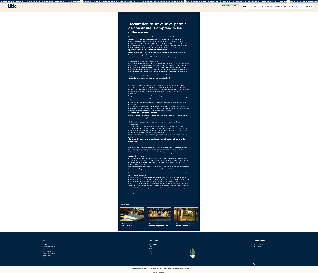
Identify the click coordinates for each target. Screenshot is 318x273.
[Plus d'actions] (189, 19)
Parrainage (257, 246)
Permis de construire (49, 246)
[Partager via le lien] (141, 193)
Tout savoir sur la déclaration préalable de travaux (158, 225)
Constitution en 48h (49, 253)
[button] (258, 244)
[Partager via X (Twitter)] (133, 193)
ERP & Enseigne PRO (49, 251)
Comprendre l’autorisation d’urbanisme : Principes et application (131, 225)
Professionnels (47, 255)
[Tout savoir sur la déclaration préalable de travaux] (159, 214)
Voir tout (196, 204)
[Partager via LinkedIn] (137, 193)
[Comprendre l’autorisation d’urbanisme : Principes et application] (132, 214)
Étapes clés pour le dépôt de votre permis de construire (185, 225)
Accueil (45, 244)
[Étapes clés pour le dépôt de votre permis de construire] (186, 214)
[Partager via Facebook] (129, 193)
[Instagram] (254, 263)
